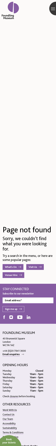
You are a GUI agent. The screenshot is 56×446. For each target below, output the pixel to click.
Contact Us (8, 414)
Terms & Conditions (13, 432)
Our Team (8, 418)
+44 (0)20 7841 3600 (14, 350)
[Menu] (53, 8)
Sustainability (10, 427)
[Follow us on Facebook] (4, 317)
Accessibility (9, 423)
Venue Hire (11, 275)
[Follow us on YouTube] (20, 317)
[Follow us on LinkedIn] (28, 317)
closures (14, 396)
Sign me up (11, 308)
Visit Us (33, 266)
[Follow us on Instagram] (11, 317)
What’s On (11, 266)
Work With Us (10, 409)
